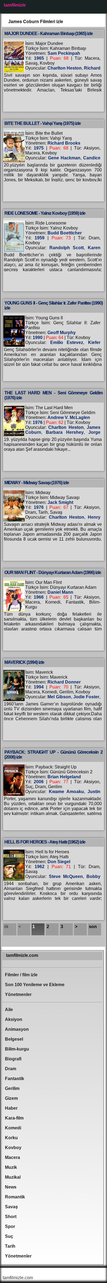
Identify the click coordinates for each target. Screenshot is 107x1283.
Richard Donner (64, 682)
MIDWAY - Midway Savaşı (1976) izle (36, 482)
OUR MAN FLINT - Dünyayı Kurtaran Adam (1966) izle (52, 572)
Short (10, 1216)
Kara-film (14, 1118)
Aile (9, 1009)
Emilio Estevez (66, 342)
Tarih (10, 1246)
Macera (12, 1157)
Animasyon (17, 1029)
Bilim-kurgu (17, 1049)
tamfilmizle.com (22, 955)
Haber (11, 1108)
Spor (10, 1226)
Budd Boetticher (64, 233)
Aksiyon (13, 1019)
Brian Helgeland (64, 776)
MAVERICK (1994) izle (24, 662)
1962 (39, 866)
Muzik (11, 1167)
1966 (39, 597)
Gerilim (12, 1088)
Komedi (13, 1128)
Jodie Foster (86, 696)
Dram (10, 1068)
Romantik (15, 1197)
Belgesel (14, 1039)
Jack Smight (60, 502)
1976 (38, 422)
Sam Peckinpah (63, 53)
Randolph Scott (66, 247)
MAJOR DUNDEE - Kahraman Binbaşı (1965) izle (48, 33)
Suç (9, 1236)
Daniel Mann (60, 592)
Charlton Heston (64, 68)
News (10, 1187)
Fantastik (14, 1078)
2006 (39, 781)
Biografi (13, 1059)
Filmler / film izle (21, 974)
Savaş (11, 1206)
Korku (11, 1137)
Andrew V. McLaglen (68, 417)
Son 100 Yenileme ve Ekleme (34, 984)
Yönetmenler (18, 994)
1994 (39, 687)
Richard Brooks (63, 143)
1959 (39, 238)
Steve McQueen (66, 876)
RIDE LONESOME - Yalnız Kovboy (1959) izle (44, 213)
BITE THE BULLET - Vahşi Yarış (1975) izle (42, 123)
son (93, 926)
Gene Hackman (64, 158)
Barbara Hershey (65, 432)
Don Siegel (58, 861)
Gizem (11, 1098)
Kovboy (13, 1147)
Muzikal (13, 1177)
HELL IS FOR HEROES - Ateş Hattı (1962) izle (44, 842)
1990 (38, 337)
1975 (39, 148)
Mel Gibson (59, 696)
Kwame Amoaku (66, 791)
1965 (39, 58)
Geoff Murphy (61, 332)
